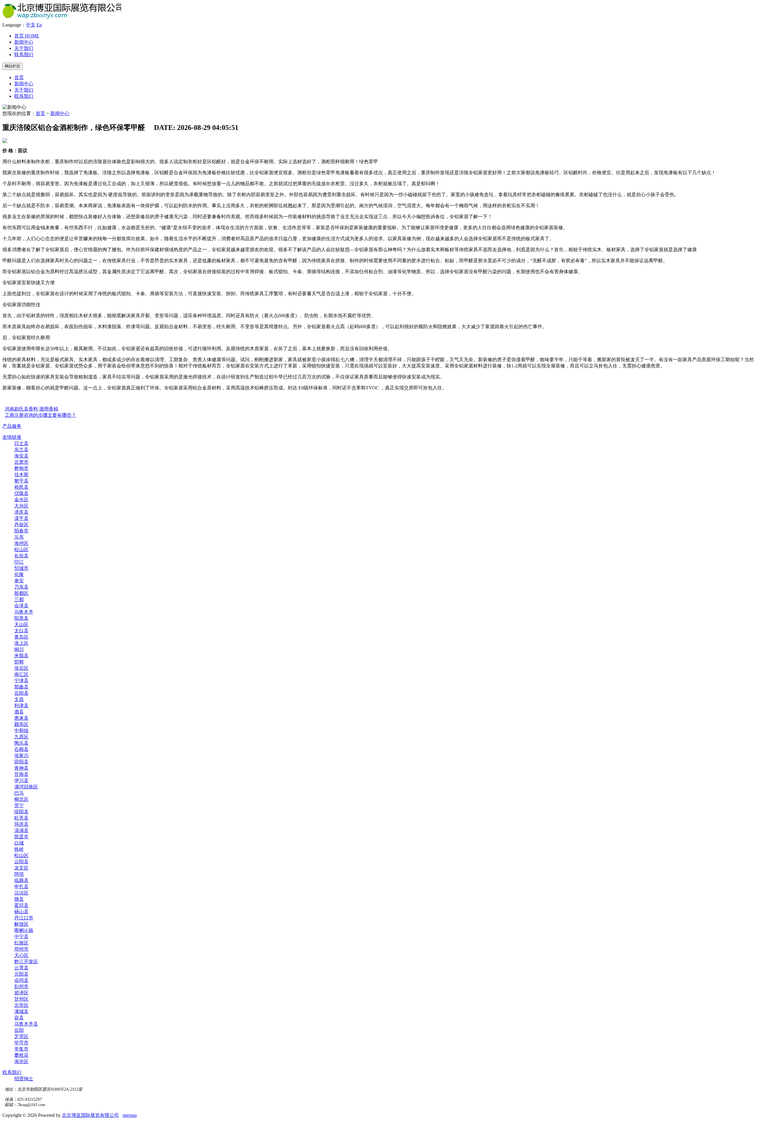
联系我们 (23, 54)
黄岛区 (21, 636)
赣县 (19, 899)
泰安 (19, 580)
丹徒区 (21, 524)
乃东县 (21, 586)
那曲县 (21, 686)
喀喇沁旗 (23, 930)
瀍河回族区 (26, 786)
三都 (19, 599)
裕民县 (21, 487)
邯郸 (19, 661)
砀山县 (21, 911)
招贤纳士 (23, 1078)
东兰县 (21, 449)
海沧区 (21, 1061)
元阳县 (21, 974)
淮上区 (21, 643)
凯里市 (21, 836)
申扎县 (21, 886)
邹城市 (21, 568)
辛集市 (21, 1048)
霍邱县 (21, 905)
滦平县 (21, 518)
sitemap (129, 1115)
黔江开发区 (26, 961)
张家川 (21, 755)
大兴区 (21, 505)
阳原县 (21, 618)
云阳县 (21, 861)
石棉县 (21, 749)
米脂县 (21, 655)
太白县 (21, 630)
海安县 (21, 455)
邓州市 (21, 949)
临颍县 (21, 880)
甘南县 (21, 774)
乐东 (19, 537)
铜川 (19, 649)
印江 (19, 562)
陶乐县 (21, 743)
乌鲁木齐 (23, 611)
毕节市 (21, 1042)
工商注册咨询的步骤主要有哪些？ (40, 415)
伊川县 (21, 780)
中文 (30, 24)
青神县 (21, 768)
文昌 (19, 699)
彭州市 (21, 986)
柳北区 (21, 799)
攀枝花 (21, 1055)
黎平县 (21, 480)
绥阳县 (21, 811)
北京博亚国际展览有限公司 (90, 1115)
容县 (19, 1017)
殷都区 (21, 593)
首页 (26, 35)
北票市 (21, 462)
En (39, 24)
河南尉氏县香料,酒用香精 (31, 408)
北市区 (21, 1005)
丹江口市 (23, 917)
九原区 (21, 736)
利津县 (21, 705)
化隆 (19, 574)
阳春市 (21, 530)
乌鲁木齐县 (26, 1023)
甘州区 (21, 998)
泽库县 (21, 512)
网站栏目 (12, 66)
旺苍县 (21, 817)
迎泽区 (21, 992)
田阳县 (21, 761)
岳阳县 (21, 693)
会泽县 (21, 605)
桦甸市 (21, 468)
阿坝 (19, 874)
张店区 (21, 668)
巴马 (19, 792)
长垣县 (21, 555)
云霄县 (21, 967)
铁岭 (19, 849)
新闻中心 (23, 42)
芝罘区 (21, 1036)
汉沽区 (21, 892)
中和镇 (21, 730)
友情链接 (11, 437)
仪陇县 (21, 493)
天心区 (21, 955)
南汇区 (21, 674)
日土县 (21, 443)
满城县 (21, 1011)
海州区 (21, 543)
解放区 (21, 924)
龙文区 (21, 867)
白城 (19, 842)
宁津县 (21, 680)
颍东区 (21, 724)
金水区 (21, 499)
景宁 (19, 805)
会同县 (21, 980)
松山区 (21, 549)
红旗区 (21, 942)
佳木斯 (21, 474)
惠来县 (21, 718)
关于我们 (23, 48)
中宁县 (21, 936)
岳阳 (19, 1030)
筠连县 (21, 824)
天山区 (21, 624)
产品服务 (11, 426)
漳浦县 (21, 830)
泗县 (19, 711)
